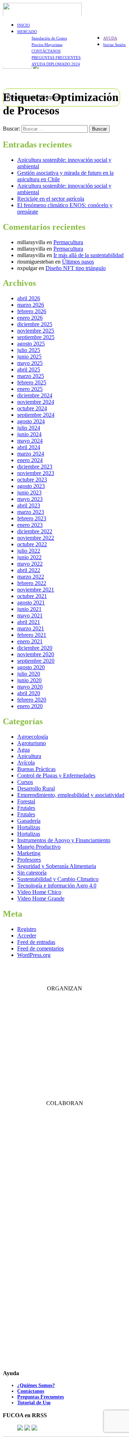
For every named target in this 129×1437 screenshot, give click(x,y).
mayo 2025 (30, 363)
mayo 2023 (30, 499)
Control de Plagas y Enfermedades (56, 775)
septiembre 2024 (35, 415)
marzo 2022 (30, 577)
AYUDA (110, 38)
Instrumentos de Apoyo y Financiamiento (63, 840)
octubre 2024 (32, 408)
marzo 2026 (30, 305)
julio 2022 (28, 551)
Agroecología (32, 737)
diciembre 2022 (34, 531)
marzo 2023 (30, 512)
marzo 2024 (30, 454)
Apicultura (29, 756)
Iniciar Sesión (114, 44)
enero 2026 (30, 318)
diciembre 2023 (34, 467)
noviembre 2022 (35, 538)
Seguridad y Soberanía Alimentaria (56, 866)
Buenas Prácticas (36, 769)
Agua (23, 750)
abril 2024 (28, 447)
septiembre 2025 (35, 337)
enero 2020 (30, 706)
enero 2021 (30, 641)
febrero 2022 (31, 583)
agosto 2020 (31, 667)
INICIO (23, 25)
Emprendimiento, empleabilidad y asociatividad (70, 795)
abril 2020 (28, 693)
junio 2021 (29, 609)
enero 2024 (30, 460)
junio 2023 (29, 492)
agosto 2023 (31, 486)
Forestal (26, 801)
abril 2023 (28, 505)
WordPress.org (34, 955)
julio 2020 (28, 674)
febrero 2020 (31, 700)
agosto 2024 (31, 421)
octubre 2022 (32, 544)
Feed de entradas (36, 942)
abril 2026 (28, 298)
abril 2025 (28, 369)
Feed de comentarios (40, 948)
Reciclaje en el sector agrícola (50, 199)
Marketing (28, 853)
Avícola (26, 762)
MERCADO (27, 31)
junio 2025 (29, 356)
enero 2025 (30, 389)
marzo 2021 (30, 628)
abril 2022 (28, 570)
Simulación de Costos (49, 38)
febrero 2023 (31, 518)
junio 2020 (29, 680)
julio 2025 (28, 350)
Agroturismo (31, 743)
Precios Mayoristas (47, 44)
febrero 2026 (31, 311)
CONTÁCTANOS (46, 51)
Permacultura (68, 242)
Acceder (26, 935)
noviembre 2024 (35, 402)
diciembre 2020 (34, 648)
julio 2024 (28, 428)
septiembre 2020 (35, 661)
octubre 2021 (32, 596)
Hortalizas (28, 827)
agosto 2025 (31, 344)
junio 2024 (29, 434)
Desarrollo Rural (36, 788)
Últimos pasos (78, 262)
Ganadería (28, 821)
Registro (26, 929)
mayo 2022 (30, 564)
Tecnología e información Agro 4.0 (56, 885)
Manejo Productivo (39, 847)
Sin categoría (32, 873)
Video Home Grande (40, 898)
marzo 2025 (30, 376)
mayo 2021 (30, 615)
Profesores (29, 860)
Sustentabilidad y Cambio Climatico (58, 879)
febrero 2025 (31, 382)
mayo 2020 (30, 687)
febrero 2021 (31, 635)
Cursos (25, 782)
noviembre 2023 (35, 473)
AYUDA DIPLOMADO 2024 (56, 64)
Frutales (26, 808)
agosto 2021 (31, 602)
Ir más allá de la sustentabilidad (88, 255)
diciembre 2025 (34, 324)
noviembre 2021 (35, 590)
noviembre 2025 (35, 331)
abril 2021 (28, 622)
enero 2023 (30, 525)
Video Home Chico (39, 892)
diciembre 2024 (34, 395)
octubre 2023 (32, 479)
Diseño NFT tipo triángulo (76, 268)
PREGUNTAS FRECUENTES (56, 57)
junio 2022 (29, 557)
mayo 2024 (30, 441)
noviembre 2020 (35, 654)
